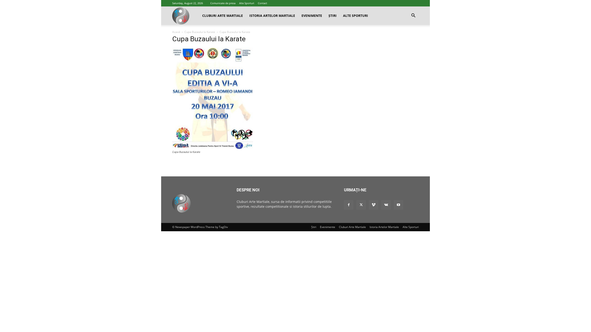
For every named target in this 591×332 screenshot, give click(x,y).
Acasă (176, 32)
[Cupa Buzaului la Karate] (212, 148)
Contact (262, 3)
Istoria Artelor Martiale (272, 15)
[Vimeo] (373, 205)
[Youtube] (398, 205)
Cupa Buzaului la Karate (199, 32)
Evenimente (312, 15)
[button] (413, 16)
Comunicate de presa (222, 3)
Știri (333, 15)
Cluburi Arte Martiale (222, 15)
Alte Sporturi (246, 3)
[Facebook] (348, 205)
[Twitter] (361, 205)
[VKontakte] (386, 205)
